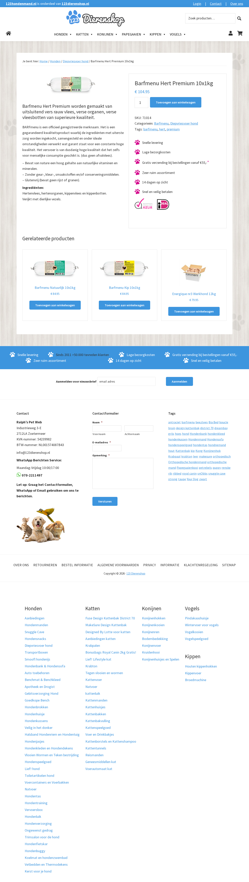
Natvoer (31, 789)
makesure (205, 456)
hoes (178, 434)
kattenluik (92, 693)
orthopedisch (222, 456)
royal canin (189, 473)
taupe (182, 479)
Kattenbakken (95, 714)
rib (170, 473)
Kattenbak (182, 451)
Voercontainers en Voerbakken (47, 782)
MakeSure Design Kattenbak (106, 625)
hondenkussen (178, 439)
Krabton (91, 666)
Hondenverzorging (38, 823)
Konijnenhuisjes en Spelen (160, 659)
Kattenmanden (96, 700)
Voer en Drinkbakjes (99, 734)
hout (171, 451)
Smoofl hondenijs (37, 659)
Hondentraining (36, 803)
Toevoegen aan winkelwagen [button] (55, 305)
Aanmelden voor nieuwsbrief (76, 381)
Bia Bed (213, 422)
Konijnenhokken (153, 618)
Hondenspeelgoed (38, 762)
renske (226, 468)
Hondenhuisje (35, 714)
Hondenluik (33, 816)
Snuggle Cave (34, 632)
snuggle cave (216, 473)
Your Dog (192, 479)
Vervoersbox (34, 809)
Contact (216, 3)
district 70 (207, 428)
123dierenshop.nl (75, 3)
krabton (186, 456)
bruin (171, 428)
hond (185, 434)
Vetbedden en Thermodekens (46, 864)
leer (195, 456)
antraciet (174, 422)
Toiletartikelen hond (39, 775)
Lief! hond (32, 769)
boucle (223, 422)
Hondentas (33, 796)
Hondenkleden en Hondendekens (49, 748)
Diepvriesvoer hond (75, 61)
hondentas (200, 445)
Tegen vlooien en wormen (104, 673)
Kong (199, 451)
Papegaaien (131, 34)
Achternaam (132, 434)
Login (197, 3)
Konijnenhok (212, 451)
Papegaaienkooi (187, 468)
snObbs (202, 473)
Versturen (105, 501)
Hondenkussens (36, 721)
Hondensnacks (35, 638)
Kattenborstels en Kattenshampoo (110, 741)
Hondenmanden (36, 625)
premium (173, 129)
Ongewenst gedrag (39, 830)
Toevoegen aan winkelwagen (176, 102)
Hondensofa (215, 439)
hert (162, 129)
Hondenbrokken (36, 707)
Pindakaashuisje (197, 618)
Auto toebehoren (37, 673)
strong (172, 479)
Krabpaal (174, 456)
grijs (171, 434)
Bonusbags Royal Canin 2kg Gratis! (110, 652)
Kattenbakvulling (97, 721)
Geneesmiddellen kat (100, 762)
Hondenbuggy (35, 851)
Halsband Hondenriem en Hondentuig (52, 734)
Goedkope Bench (37, 700)
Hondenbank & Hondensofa (45, 666)
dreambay (221, 428)
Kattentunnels (95, 748)
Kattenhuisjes (95, 707)
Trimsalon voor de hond (42, 837)
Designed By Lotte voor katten (107, 632)
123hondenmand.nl (21, 3)
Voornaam (99, 434)
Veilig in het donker (39, 727)
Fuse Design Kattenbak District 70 (110, 618)
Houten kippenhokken (201, 666)
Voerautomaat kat (98, 769)
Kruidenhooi (151, 652)
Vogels (175, 34)
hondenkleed (216, 434)
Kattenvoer (93, 679)
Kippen (155, 34)
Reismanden (94, 755)
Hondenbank (198, 434)
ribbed (177, 473)
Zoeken (239, 18)
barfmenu (150, 129)
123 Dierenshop (135, 573)
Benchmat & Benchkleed (42, 679)
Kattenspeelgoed (98, 727)
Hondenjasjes (34, 741)
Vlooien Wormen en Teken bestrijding (52, 755)
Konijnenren (150, 632)
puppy (217, 468)
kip (193, 451)
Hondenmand (197, 439)
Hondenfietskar (36, 844)
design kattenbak (187, 428)
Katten (82, 34)
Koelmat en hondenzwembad (46, 857)
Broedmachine (195, 680)
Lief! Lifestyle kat (98, 659)
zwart (203, 479)
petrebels (205, 468)
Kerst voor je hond (38, 871)
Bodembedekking (155, 638)
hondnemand (217, 445)
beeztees (202, 422)
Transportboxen (36, 652)
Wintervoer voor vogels (202, 625)
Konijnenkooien (153, 625)
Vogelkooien (194, 632)
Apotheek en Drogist (40, 686)
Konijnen (105, 34)
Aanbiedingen (34, 618)
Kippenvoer (193, 673)
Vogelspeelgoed (196, 638)
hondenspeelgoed (180, 445)
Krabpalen (92, 645)
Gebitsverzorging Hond (41, 693)
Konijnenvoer (151, 645)
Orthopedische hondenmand (187, 462)
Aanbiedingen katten (100, 638)
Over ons (236, 3)
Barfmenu (161, 123)
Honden (61, 34)
